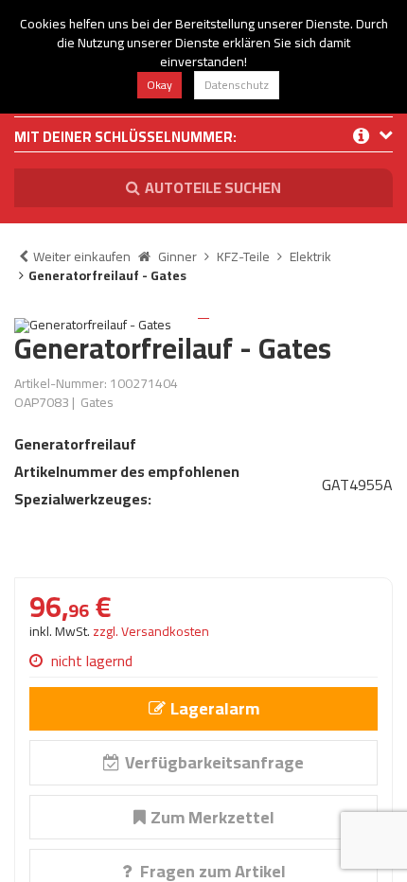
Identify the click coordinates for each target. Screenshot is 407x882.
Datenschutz (236, 85)
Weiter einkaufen (82, 256)
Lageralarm (214, 708)
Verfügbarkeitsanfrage (214, 762)
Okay (159, 85)
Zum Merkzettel (212, 817)
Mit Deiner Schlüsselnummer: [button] (125, 138)
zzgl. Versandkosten (151, 631)
